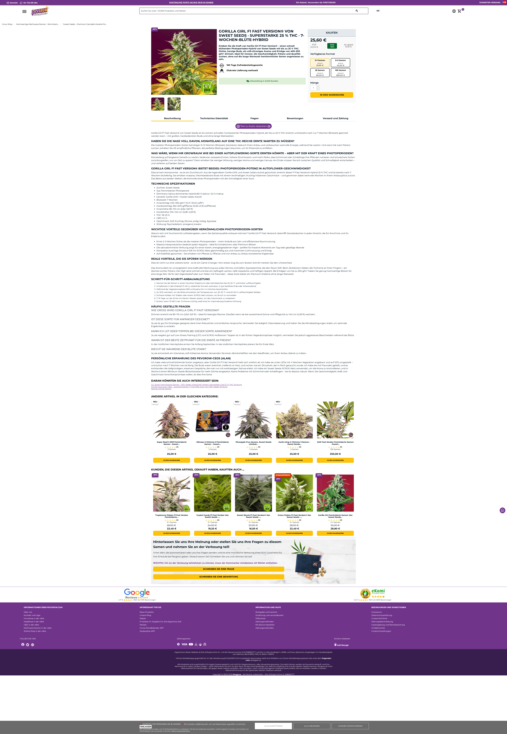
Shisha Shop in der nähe (35, 631)
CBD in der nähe (31, 625)
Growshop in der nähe (34, 618)
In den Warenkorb (331, 95)
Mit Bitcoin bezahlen (264, 625)
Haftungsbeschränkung (382, 621)
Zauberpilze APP (147, 631)
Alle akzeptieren (273, 726)
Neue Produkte (147, 612)
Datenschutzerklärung (381, 615)
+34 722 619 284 (30, 3)
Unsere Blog (145, 615)
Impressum (376, 612)
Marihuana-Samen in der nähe (37, 628)
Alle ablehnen (312, 726)
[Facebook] (23, 645)
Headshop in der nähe (34, 621)
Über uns (28, 612)
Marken (143, 625)
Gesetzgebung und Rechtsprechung (388, 625)
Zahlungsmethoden (264, 621)
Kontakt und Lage (32, 615)
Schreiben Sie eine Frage (218, 569)
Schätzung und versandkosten (269, 615)
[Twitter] (28, 645)
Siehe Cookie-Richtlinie (181, 731)
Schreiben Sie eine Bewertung (218, 576)
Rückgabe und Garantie (266, 612)
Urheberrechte (378, 628)
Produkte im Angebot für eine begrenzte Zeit (160, 621)
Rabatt (143, 618)
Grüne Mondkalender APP (152, 628)
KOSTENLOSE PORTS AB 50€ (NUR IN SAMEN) (191, 2)
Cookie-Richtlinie (379, 618)
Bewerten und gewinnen (233, 44)
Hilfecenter (260, 618)
